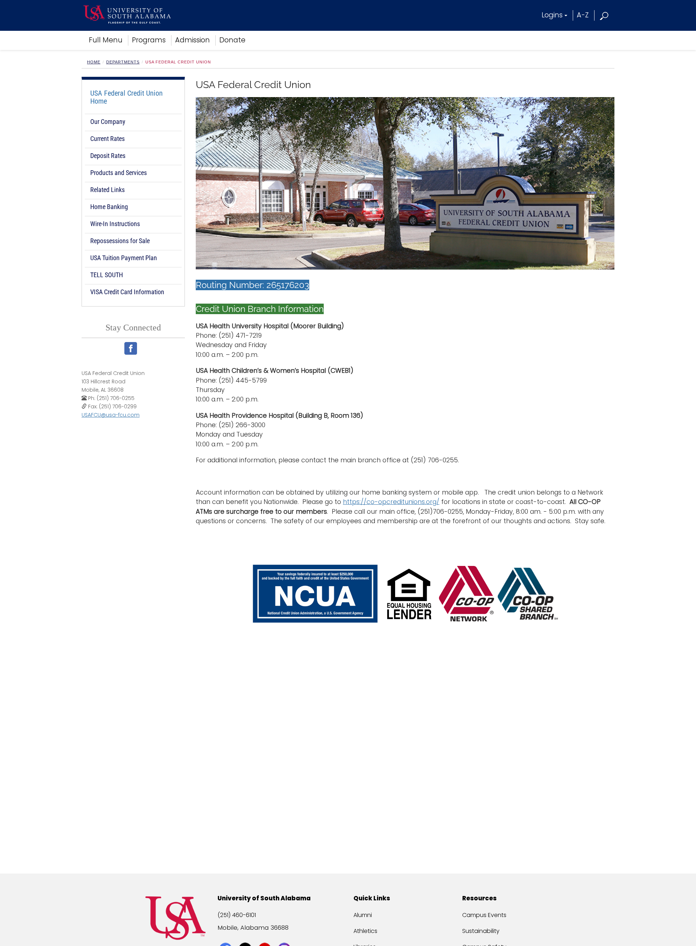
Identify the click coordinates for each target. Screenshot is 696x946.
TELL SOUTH (106, 275)
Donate (232, 40)
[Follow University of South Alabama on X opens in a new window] (246, 935)
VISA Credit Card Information (127, 292)
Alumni (362, 915)
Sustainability (481, 931)
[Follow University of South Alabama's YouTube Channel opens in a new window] (265, 935)
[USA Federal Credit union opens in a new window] (133, 348)
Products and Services (118, 172)
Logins (552, 15)
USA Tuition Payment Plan (123, 258)
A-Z (583, 15)
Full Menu (106, 40)
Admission (192, 40)
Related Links (107, 189)
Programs (149, 40)
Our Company (107, 121)
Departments (123, 62)
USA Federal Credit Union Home (126, 97)
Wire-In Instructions (115, 224)
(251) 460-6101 (237, 915)
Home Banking (109, 207)
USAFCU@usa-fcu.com (111, 414)
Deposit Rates (107, 155)
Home (93, 62)
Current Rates (107, 138)
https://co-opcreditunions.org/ (391, 501)
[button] (604, 15)
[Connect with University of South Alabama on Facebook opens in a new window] (226, 935)
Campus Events (484, 915)
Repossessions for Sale (120, 241)
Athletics (365, 931)
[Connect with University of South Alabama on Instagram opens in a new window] (285, 935)
